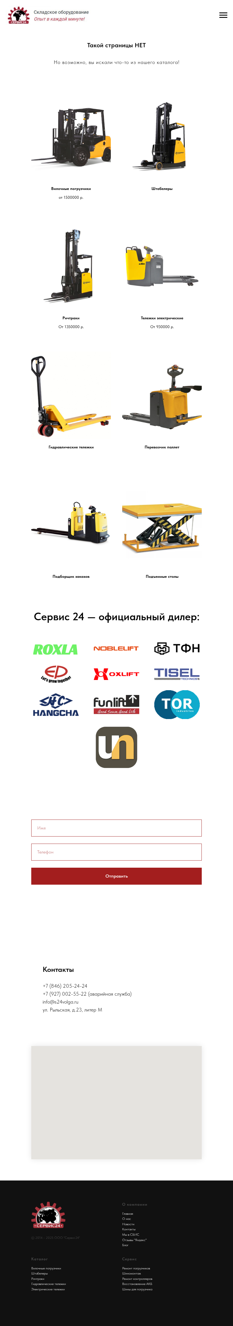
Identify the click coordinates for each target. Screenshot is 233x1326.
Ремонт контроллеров (137, 1279)
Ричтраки (37, 1279)
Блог (125, 1245)
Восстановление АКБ (137, 1284)
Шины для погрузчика (137, 1289)
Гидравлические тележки (48, 1284)
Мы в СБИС (130, 1235)
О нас (126, 1219)
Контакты (129, 1229)
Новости (128, 1224)
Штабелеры (39, 1273)
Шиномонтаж (131, 1273)
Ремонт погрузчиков (136, 1268)
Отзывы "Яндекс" (134, 1240)
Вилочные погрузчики (46, 1268)
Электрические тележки (48, 1289)
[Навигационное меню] (223, 15)
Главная (127, 1214)
